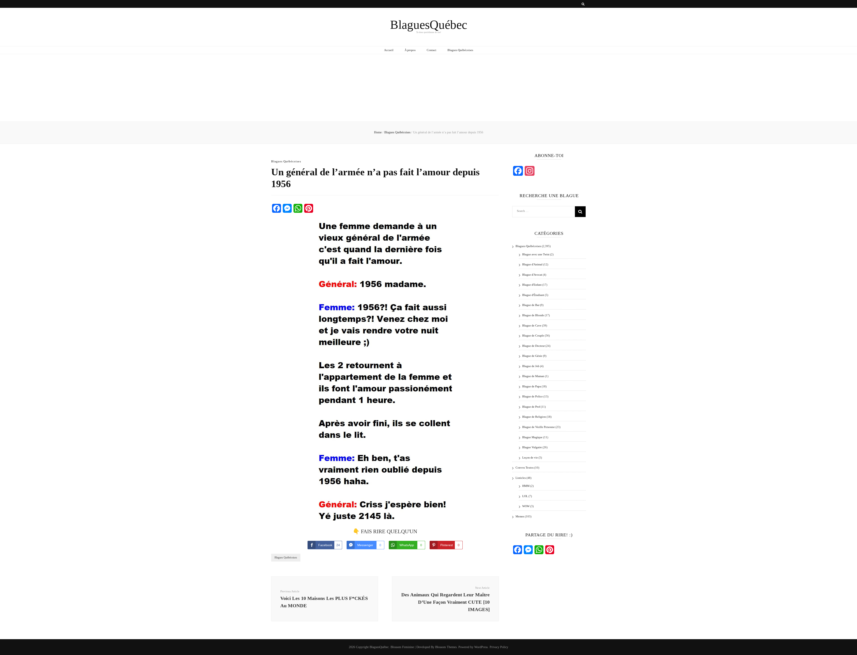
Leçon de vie (530, 457)
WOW (526, 506)
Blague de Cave (531, 325)
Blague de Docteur (533, 345)
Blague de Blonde (533, 315)
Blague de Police (532, 396)
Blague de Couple (533, 335)
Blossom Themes (446, 647)
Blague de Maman (533, 376)
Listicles (521, 477)
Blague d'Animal (532, 264)
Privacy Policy (499, 647)
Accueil (388, 50)
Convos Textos (525, 467)
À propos (410, 50)
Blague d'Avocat (532, 274)
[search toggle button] (583, 4)
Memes (520, 516)
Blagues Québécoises (460, 50)
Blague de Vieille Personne (538, 427)
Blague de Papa (531, 386)
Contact (431, 50)
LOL (525, 496)
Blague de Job (530, 366)
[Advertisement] (428, 87)
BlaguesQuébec (428, 24)
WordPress (481, 647)
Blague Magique (532, 437)
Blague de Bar (530, 305)
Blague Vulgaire (532, 447)
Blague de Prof (531, 406)
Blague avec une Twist (535, 254)
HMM (526, 486)
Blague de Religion (534, 416)
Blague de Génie (532, 355)
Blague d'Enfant (532, 284)
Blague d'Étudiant (533, 295)
